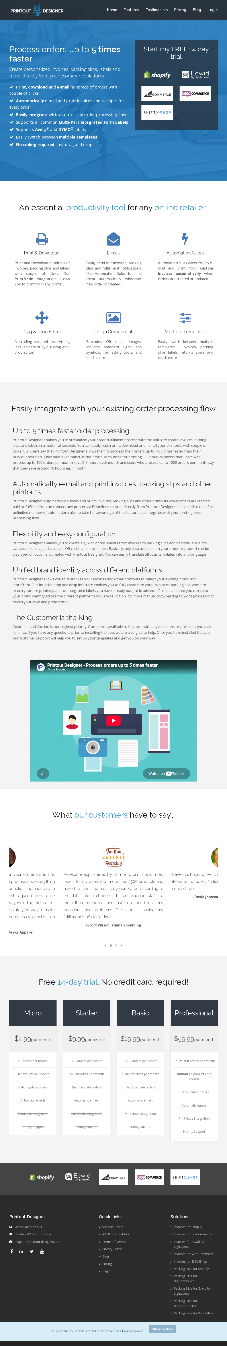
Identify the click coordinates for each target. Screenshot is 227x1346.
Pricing (180, 10)
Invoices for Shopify (188, 1227)
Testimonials (157, 10)
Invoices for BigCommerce (193, 1234)
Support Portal (112, 1227)
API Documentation (116, 1234)
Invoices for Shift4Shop (190, 1261)
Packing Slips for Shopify (191, 1269)
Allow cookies (162, 1329)
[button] (105, 945)
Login (213, 10)
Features (131, 10)
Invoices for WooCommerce (194, 1254)
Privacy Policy (112, 1249)
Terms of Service (114, 1242)
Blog (197, 10)
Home (112, 10)
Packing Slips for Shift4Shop (194, 1313)
